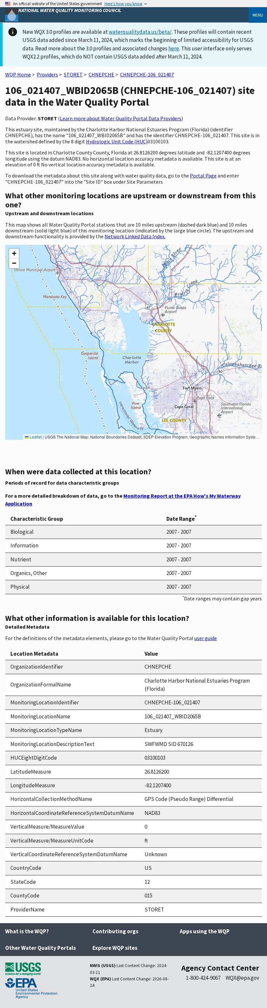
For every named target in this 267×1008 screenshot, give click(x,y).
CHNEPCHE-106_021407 (147, 74)
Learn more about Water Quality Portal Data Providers (120, 118)
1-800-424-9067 (203, 977)
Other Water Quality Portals (40, 947)
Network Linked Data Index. (135, 236)
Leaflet (35, 436)
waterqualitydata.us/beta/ (140, 31)
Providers (47, 74)
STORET (73, 74)
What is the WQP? (27, 931)
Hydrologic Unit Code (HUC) (117, 141)
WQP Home (18, 74)
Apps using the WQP (205, 931)
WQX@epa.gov (242, 977)
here (173, 48)
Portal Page (203, 175)
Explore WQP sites (114, 947)
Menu (258, 15)
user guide (205, 638)
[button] (14, 253)
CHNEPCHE (101, 74)
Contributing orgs (115, 931)
